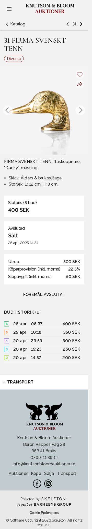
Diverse (14, 58)
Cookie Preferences (44, 513)
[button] (14, 24)
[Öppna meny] (9, 9)
